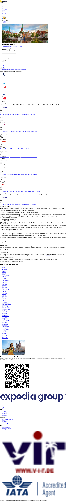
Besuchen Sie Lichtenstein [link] (5, 321)
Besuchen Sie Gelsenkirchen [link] (5, 316)
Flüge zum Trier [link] (4, 300)
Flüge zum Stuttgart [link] (4, 299)
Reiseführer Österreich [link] (4, 411)
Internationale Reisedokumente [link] (5, 429)
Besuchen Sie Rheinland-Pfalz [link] (5, 329)
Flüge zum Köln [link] (4, 294)
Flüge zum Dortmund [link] (4, 284)
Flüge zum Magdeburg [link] (4, 295)
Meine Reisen (3, 14)
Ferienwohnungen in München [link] (5, 275)
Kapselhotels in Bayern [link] (4, 269)
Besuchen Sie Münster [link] (4, 325)
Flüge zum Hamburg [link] (4, 291)
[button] (33, 239)
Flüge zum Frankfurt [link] (4, 288)
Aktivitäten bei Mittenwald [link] (5, 338)
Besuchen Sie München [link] (5, 324)
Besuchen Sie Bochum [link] (4, 313)
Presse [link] (2, 408)
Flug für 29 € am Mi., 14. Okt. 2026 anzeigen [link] (12, 46)
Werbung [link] (3, 407)
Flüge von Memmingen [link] (4, 302)
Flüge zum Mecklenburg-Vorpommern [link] (6, 304)
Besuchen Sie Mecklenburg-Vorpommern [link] (7, 323)
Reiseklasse (3, 60)
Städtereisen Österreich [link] (4, 413)
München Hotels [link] (4, 276)
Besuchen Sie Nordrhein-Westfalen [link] (6, 327)
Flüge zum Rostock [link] (4, 297)
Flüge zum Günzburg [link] (4, 290)
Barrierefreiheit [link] (3, 420)
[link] (8, 3)
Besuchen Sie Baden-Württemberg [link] (6, 309)
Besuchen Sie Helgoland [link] (5, 318)
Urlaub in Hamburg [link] (4, 317)
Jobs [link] (2, 405)
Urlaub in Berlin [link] (4, 310)
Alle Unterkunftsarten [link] (4, 415)
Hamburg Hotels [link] (4, 273)
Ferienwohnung (48, 255)
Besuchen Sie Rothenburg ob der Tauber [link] (7, 330)
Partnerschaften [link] (4, 406)
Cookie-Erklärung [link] (4, 422)
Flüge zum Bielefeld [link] (4, 281)
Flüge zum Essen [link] (4, 286)
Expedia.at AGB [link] (4, 418)
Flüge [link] (2, 66)
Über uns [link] (3, 404)
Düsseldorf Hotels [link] (4, 272)
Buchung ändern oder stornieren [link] (6, 427)
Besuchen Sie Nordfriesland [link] (5, 326)
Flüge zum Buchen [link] (4, 283)
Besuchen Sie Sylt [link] (4, 333)
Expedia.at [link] (3, 65)
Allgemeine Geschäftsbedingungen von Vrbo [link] (7, 419)
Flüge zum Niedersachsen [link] (5, 305)
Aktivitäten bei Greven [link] (4, 337)
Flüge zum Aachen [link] (4, 279)
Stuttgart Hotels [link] (4, 278)
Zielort (2, 48)
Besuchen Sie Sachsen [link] (4, 331)
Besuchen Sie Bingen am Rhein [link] (6, 312)
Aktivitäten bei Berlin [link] (4, 335)
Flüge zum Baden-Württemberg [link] (5, 303)
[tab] (2, 266)
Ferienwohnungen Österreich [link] (5, 412)
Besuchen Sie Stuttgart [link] (4, 332)
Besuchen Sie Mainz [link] (4, 322)
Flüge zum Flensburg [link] (4, 287)
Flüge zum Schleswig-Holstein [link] (5, 307)
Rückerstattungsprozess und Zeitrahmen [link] (6, 428)
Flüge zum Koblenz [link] (4, 293)
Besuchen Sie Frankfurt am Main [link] (6, 315)
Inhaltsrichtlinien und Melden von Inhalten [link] (7, 423)
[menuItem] (3, 69)
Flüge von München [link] (4, 301)
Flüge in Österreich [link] (4, 414)
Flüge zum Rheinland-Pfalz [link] (5, 306)
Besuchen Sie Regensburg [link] (5, 328)
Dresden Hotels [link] (4, 271)
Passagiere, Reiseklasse (4, 50)
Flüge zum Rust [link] (4, 298)
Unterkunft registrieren (4, 13)
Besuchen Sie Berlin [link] (4, 311)
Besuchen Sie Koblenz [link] (4, 319)
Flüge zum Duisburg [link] (4, 285)
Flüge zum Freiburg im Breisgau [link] (6, 289)
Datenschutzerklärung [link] (4, 421)
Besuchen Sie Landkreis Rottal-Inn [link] (6, 320)
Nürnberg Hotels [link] (4, 277)
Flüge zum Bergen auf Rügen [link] (5, 280)
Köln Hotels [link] (3, 274)
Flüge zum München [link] (4, 296)
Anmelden (3, 16)
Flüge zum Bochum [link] (4, 282)
